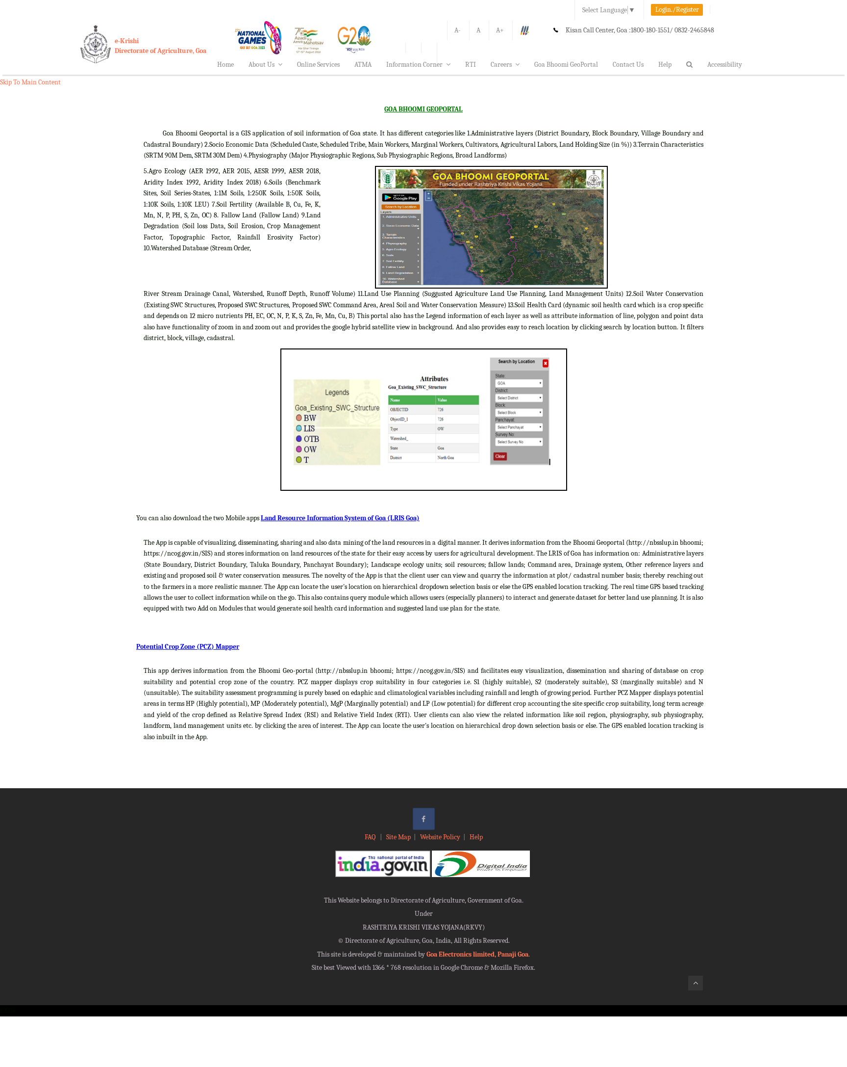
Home (225, 64)
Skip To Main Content (30, 82)
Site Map (398, 837)
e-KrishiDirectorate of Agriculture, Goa (160, 46)
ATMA (363, 64)
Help (665, 64)
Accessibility (724, 64)
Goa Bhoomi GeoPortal (566, 64)
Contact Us (628, 64)
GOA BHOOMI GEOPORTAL (423, 109)
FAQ (371, 837)
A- (457, 30)
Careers (501, 64)
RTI (470, 64)
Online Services (318, 64)
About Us (261, 64)
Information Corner (414, 64)
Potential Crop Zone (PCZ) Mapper (187, 646)
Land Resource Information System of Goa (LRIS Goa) (340, 518)
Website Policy (440, 837)
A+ (500, 30)
